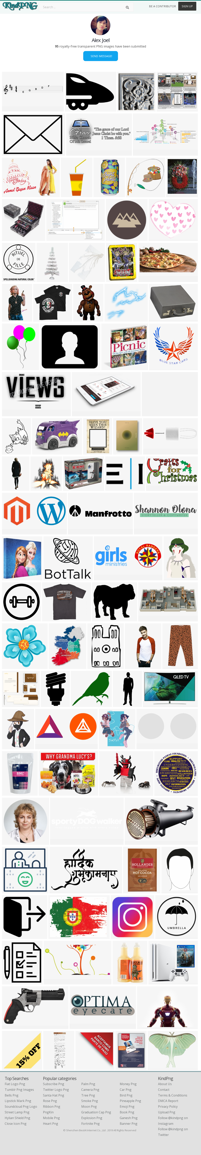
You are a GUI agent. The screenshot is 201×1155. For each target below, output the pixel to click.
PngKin (48, 1112)
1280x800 (10, 532)
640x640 (112, 488)
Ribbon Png (51, 1106)
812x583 (37, 488)
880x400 (42, 747)
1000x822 (144, 747)
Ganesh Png (129, 1118)
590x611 (9, 578)
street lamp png (17, 1112)
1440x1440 (51, 619)
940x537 (79, 414)
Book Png (127, 1112)
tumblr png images (19, 1089)
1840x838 (74, 153)
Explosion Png (91, 1118)
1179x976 (157, 238)
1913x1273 (11, 153)
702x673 (9, 238)
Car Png (126, 1089)
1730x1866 (78, 279)
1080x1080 (152, 452)
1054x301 (76, 532)
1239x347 (142, 532)
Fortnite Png (90, 1123)
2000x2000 (163, 793)
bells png (11, 1095)
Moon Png (89, 1106)
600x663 (9, 279)
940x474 (132, 842)
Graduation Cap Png (96, 1112)
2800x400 (10, 109)
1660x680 (141, 153)
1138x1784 (170, 891)
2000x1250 (11, 195)
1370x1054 (74, 109)
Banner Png (128, 1123)
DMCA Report (168, 1101)
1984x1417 (151, 414)
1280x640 (154, 488)
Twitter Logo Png (56, 1089)
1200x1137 (11, 704)
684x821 (56, 666)
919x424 (51, 982)
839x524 (82, 1067)
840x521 (56, 891)
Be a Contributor (162, 6)
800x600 (39, 452)
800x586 (106, 793)
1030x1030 (115, 238)
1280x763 (10, 1026)
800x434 (145, 619)
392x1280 (121, 704)
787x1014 (10, 452)
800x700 (9, 1067)
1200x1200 (11, 891)
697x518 (46, 793)
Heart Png (50, 1123)
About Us (165, 1084)
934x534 (99, 619)
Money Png (128, 1084)
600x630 (68, 195)
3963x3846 (42, 319)
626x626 (118, 936)
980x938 (9, 936)
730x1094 (133, 666)
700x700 (70, 488)
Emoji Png (127, 1106)
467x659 (119, 982)
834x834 (9, 982)
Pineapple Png (130, 1101)
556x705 (122, 1067)
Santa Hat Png (53, 1095)
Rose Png (50, 1101)
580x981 (48, 704)
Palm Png (88, 1084)
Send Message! (100, 56)
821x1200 (10, 747)
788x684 (111, 319)
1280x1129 (80, 704)
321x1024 (10, 488)
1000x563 (131, 891)
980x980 (9, 619)
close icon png (15, 1123)
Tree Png (88, 1095)
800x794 (9, 666)
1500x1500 (122, 452)
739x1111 (91, 452)
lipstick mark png (18, 1101)
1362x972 (54, 238)
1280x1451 (108, 747)
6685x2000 (59, 842)
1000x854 (156, 982)
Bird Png (126, 1095)
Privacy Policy (168, 1106)
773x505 (150, 704)
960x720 (169, 666)
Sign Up (187, 6)
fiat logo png (15, 1084)
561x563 (133, 195)
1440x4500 (52, 1067)
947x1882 (101, 195)
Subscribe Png (53, 1084)
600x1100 (10, 319)
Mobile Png (51, 1118)
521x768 (80, 319)
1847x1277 (146, 1026)
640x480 (155, 1067)
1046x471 (146, 279)
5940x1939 (78, 1026)
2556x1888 (158, 319)
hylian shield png (17, 1118)
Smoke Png (89, 1101)
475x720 (9, 367)
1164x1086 (166, 109)
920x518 (55, 936)
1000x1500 (45, 279)
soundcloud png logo (21, 1106)
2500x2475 (126, 109)
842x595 (173, 195)
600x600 (113, 279)
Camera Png (90, 1089)
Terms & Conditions (172, 1095)
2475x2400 (110, 367)
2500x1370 (11, 414)
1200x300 (157, 367)
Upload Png (166, 1112)
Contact (163, 1089)
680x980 (94, 666)
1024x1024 (11, 793)
